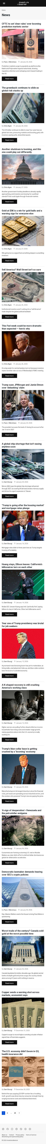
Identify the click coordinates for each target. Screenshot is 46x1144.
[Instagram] (25, 1129)
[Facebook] (7, 1129)
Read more (8, 79)
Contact (11, 1135)
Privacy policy (20, 1135)
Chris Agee (8, 126)
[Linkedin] (16, 1129)
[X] (3, 1129)
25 (15, 1113)
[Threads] (30, 1129)
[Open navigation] (4, 3)
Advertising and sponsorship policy (12, 1136)
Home (3, 10)
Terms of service (31, 1135)
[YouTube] (12, 1129)
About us (4, 1135)
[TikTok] (21, 1129)
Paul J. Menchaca (10, 62)
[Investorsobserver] (23, 3)
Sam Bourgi (8, 482)
